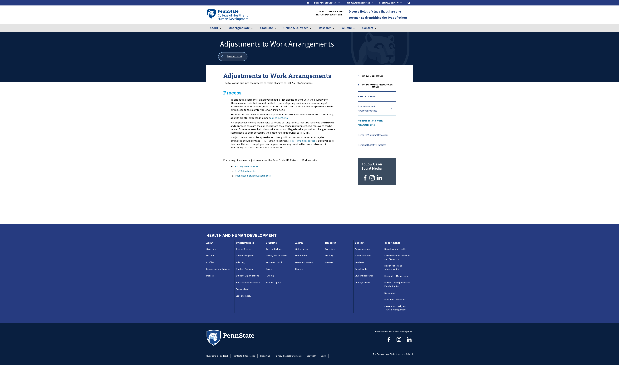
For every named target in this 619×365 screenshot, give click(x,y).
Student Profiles (244, 268)
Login (323, 355)
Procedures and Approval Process (367, 108)
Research (325, 28)
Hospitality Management (396, 276)
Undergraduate (239, 28)
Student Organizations (247, 275)
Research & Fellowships (248, 282)
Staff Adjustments (245, 171)
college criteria (279, 118)
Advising (240, 262)
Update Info (301, 255)
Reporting (265, 355)
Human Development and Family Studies (397, 284)
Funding (270, 275)
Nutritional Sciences (394, 299)
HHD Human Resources (301, 140)
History (210, 255)
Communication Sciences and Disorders (397, 257)
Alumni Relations (363, 255)
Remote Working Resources (373, 134)
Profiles (210, 262)
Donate (210, 275)
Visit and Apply (243, 295)
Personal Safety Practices (372, 144)
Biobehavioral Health (395, 249)
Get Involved (301, 249)
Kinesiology (390, 292)
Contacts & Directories (244, 355)
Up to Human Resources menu (377, 86)
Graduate (266, 28)
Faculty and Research (277, 255)
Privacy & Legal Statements (288, 355)
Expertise (330, 249)
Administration (362, 249)
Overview (211, 249)
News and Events (304, 262)
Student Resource (364, 275)
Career (269, 268)
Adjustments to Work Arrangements (370, 122)
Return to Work (367, 96)
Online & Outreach (295, 28)
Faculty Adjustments (246, 166)
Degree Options (274, 249)
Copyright (311, 355)
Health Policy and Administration (393, 267)
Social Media (361, 268)
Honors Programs (245, 255)
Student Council (274, 262)
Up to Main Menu (372, 76)
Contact (367, 28)
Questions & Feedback (217, 355)
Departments (392, 242)
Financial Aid (242, 289)
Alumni (347, 28)
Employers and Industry (218, 268)
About (214, 28)
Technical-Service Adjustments (253, 175)
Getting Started (244, 249)
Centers (329, 262)
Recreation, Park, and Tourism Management (395, 308)
